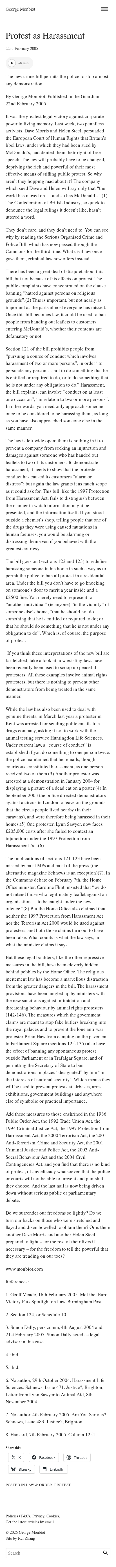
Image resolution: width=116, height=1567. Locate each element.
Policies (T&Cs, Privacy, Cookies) (33, 1516)
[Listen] (12, 63)
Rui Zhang (26, 1538)
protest (62, 1484)
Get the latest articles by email (30, 1521)
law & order (39, 1484)
